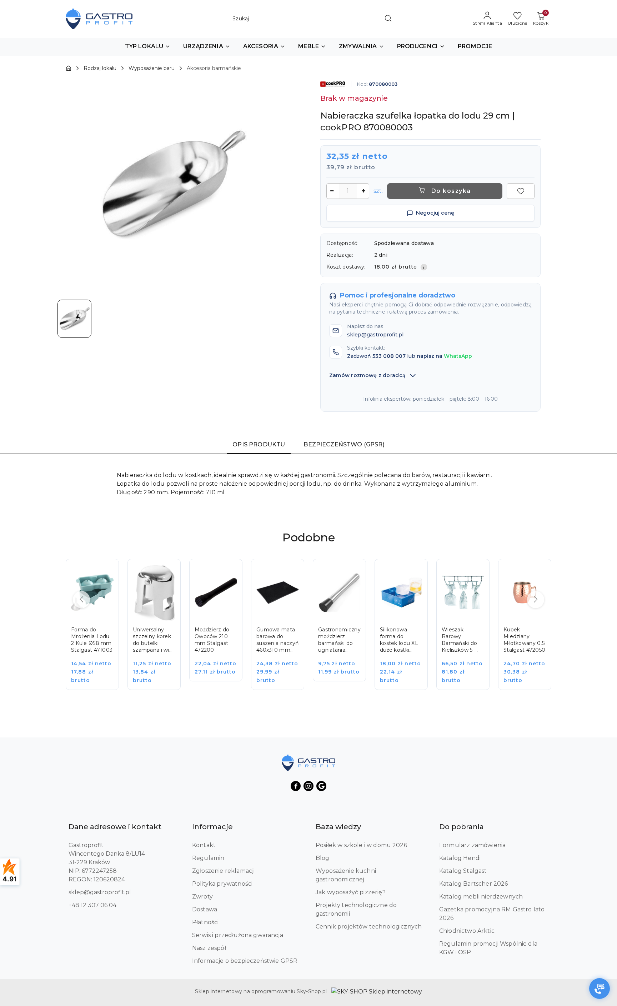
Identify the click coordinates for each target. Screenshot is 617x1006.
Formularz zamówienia (472, 845)
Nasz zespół (209, 948)
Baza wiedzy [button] (338, 826)
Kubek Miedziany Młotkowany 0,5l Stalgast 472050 (524, 639)
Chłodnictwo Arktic (467, 930)
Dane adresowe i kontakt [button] (115, 826)
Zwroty (202, 896)
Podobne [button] (308, 537)
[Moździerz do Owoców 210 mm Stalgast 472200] (221, 625)
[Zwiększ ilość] (363, 191)
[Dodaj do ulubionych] (521, 191)
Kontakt (204, 845)
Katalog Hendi (460, 858)
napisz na (444, 356)
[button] (148, 47)
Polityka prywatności (222, 883)
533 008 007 (389, 356)
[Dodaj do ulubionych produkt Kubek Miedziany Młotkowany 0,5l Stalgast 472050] (537, 572)
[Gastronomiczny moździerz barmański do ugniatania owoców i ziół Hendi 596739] (344, 625)
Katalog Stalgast (463, 870)
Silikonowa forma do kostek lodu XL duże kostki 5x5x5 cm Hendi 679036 (400, 640)
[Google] (321, 786)
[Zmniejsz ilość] (332, 191)
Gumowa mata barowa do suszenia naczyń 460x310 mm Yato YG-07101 (277, 640)
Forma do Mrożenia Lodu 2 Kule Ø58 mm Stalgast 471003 (91, 639)
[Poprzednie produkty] (81, 599)
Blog (323, 858)
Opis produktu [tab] (258, 444)
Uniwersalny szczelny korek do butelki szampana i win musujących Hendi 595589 (152, 640)
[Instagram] (308, 786)
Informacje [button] (212, 826)
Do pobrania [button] (461, 826)
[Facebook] (296, 786)
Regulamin (208, 858)
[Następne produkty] (535, 599)
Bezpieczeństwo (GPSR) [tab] (344, 444)
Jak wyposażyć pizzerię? (351, 892)
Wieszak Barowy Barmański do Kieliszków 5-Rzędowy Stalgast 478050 (459, 640)
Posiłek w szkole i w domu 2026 (361, 845)
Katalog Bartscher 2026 (473, 883)
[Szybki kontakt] (599, 988)
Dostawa (204, 909)
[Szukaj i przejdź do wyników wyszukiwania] (388, 19)
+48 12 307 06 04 (92, 905)
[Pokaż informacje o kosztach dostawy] (424, 267)
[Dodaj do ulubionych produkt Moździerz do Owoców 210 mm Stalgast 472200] (229, 572)
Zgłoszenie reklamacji (223, 870)
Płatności (205, 922)
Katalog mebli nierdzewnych (481, 896)
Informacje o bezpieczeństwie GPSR (244, 960)
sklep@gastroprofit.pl (100, 892)
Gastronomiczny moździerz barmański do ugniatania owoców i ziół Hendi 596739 (339, 640)
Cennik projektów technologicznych (369, 926)
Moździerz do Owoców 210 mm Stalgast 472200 (212, 639)
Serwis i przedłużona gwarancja (237, 935)
